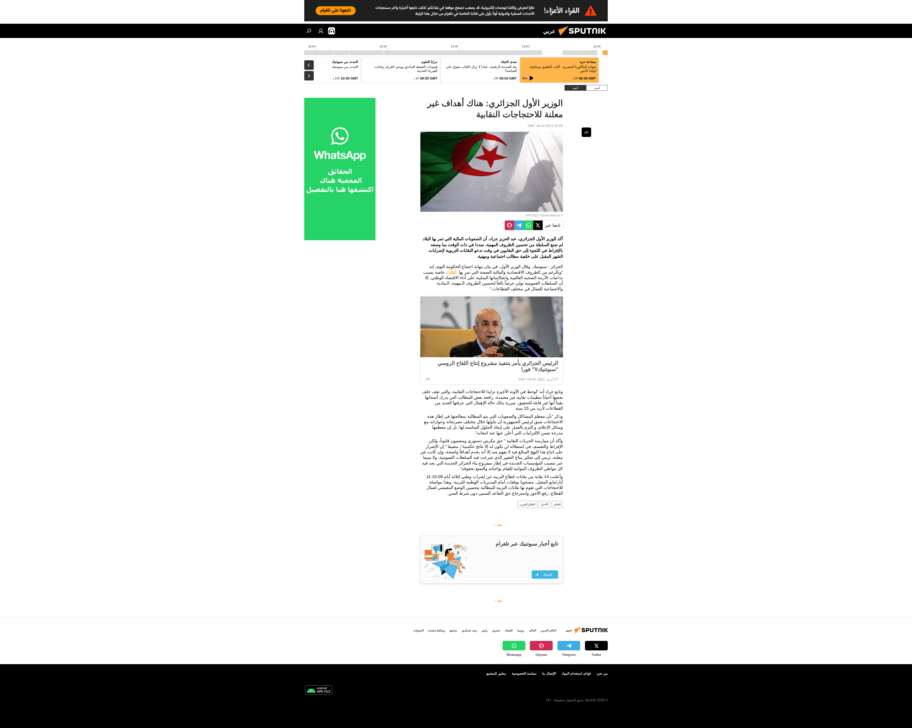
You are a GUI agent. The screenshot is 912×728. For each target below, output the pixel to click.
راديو (485, 630)
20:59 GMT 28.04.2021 (545, 126)
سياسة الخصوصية (524, 673)
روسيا (520, 630)
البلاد (452, 272)
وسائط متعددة (436, 630)
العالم (557, 504)
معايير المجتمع (496, 673)
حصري (496, 630)
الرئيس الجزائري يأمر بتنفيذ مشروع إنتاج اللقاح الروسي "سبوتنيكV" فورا (498, 366)
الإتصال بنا (549, 673)
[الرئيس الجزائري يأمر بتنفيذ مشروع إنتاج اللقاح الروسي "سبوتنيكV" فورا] (491, 326)
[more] (427, 379)
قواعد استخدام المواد (576, 673)
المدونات (418, 630)
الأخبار (544, 504)
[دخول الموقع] (321, 31)
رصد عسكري (469, 630)
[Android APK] (319, 690)
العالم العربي (527, 504)
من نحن (602, 673)
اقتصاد (509, 630)
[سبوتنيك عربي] (584, 37)
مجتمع (453, 630)
